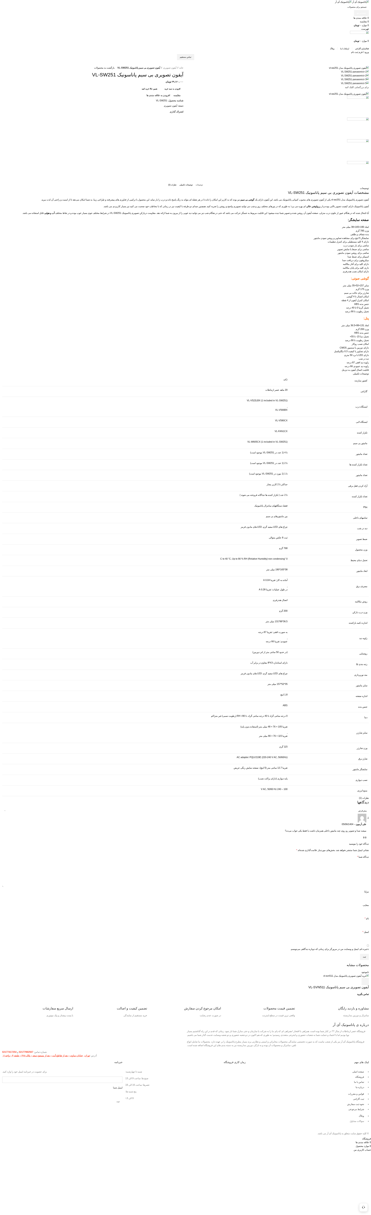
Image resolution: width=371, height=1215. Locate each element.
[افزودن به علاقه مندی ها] (341, 981)
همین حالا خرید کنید (149, 89)
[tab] (199, 185)
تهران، (86, 1055)
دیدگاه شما (363, 857)
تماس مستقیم (185, 57)
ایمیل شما (117, 1087)
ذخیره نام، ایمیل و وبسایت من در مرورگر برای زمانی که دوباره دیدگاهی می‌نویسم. (329, 949)
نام (367, 918)
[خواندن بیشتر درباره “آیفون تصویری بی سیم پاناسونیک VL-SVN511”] (365, 981)
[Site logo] (360, 2)
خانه (181, 68)
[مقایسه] (349, 981)
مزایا (366, 891)
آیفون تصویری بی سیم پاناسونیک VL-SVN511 (338, 987)
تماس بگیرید (363, 994)
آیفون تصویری (169, 68)
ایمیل (365, 932)
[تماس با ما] (363, 1207)
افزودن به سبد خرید (172, 89)
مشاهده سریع (357, 981)
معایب (366, 905)
